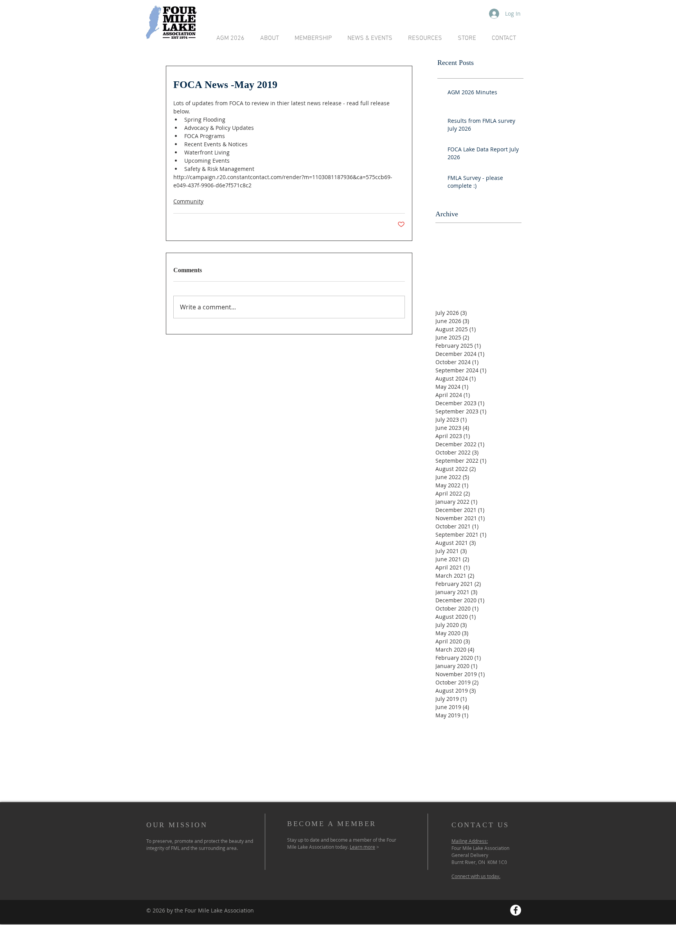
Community (188, 201)
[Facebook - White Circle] (515, 910)
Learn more (362, 847)
